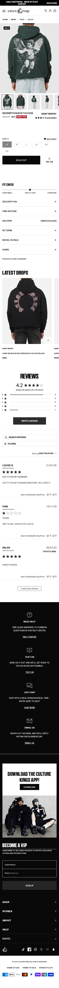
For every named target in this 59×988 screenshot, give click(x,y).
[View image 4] (47, 102)
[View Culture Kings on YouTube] (47, 949)
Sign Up (30, 885)
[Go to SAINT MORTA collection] (49, 114)
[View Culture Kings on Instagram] (35, 949)
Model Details (10, 240)
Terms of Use (13, 967)
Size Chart (52, 139)
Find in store (9, 211)
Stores (7, 911)
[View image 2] (20, 102)
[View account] (50, 10)
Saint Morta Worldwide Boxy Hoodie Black (23, 353)
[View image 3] (34, 102)
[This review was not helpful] (53, 494)
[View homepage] (18, 10)
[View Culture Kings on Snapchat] (54, 949)
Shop (6, 902)
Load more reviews (29, 588)
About (6, 920)
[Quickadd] (48, 340)
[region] (29, 395)
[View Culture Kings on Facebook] (29, 949)
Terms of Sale (29, 967)
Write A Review (29, 421)
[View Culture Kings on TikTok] (23, 949)
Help (5, 929)
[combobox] (44, 453)
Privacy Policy (46, 967)
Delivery (29, 220)
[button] (55, 10)
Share (5, 249)
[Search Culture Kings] (46, 10)
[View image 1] (7, 102)
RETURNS (7, 230)
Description (9, 201)
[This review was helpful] (48, 494)
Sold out (21, 160)
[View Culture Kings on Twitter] (41, 949)
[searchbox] (32, 437)
